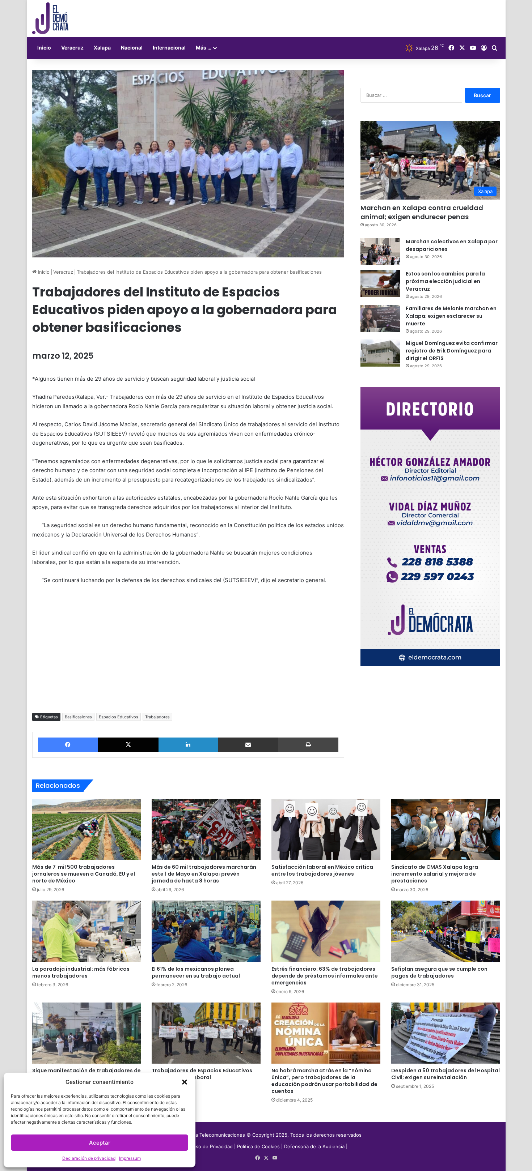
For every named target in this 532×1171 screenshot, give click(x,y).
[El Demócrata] (50, 18)
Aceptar (99, 1142)
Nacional (132, 47)
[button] (184, 1082)
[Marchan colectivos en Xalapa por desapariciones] (380, 251)
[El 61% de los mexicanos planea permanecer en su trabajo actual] (206, 931)
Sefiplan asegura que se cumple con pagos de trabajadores (439, 972)
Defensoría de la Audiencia (314, 1146)
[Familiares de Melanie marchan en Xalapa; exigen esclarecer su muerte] (380, 318)
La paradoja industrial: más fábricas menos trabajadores (81, 972)
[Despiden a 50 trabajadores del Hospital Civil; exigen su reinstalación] (445, 1033)
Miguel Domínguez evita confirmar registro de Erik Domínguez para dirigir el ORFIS (452, 350)
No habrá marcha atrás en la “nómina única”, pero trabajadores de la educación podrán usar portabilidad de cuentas (324, 1081)
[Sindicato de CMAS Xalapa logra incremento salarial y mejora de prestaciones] (445, 829)
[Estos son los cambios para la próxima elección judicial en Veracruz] (380, 283)
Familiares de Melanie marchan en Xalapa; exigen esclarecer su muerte (451, 316)
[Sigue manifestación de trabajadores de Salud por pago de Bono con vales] (86, 1033)
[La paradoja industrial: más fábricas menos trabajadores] (86, 931)
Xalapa (102, 47)
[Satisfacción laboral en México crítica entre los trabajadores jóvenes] (325, 829)
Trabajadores (157, 716)
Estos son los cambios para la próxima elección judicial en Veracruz (445, 281)
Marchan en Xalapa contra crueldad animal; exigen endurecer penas (421, 212)
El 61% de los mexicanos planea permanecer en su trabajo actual (196, 972)
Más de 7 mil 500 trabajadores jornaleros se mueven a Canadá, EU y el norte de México (83, 873)
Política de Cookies (258, 1146)
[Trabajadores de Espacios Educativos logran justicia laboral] (206, 1033)
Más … (203, 47)
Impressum (130, 1158)
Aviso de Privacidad (211, 1146)
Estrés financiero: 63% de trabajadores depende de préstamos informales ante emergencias (324, 975)
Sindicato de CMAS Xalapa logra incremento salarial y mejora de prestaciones (434, 873)
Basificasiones (78, 716)
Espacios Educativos (118, 716)
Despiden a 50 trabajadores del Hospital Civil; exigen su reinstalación (445, 1074)
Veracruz (72, 47)
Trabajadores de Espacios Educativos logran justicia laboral (202, 1074)
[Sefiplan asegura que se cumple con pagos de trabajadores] (445, 931)
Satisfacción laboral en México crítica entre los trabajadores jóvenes (322, 870)
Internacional (169, 47)
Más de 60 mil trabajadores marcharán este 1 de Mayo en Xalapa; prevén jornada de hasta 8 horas (204, 873)
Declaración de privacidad (88, 1158)
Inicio (44, 47)
